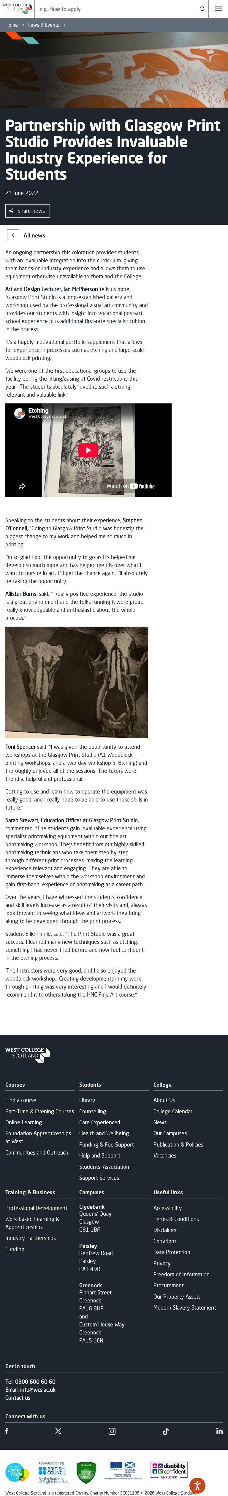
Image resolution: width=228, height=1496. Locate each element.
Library (87, 1100)
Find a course (20, 1100)
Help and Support (99, 1155)
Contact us (17, 1397)
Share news (31, 210)
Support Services (99, 1177)
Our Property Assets (177, 1296)
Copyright (164, 1241)
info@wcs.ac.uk (38, 1389)
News (160, 1122)
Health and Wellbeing (104, 1133)
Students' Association (104, 1166)
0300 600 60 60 (35, 1381)
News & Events (43, 25)
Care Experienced (99, 1122)
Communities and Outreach (36, 1152)
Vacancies (164, 1155)
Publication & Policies (178, 1144)
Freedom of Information (181, 1274)
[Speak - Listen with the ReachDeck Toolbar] (197, 1486)
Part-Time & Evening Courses (39, 1111)
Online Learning (23, 1122)
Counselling (92, 1111)
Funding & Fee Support (106, 1144)
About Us (164, 1100)
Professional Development (36, 1208)
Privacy (162, 1263)
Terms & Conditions (176, 1219)
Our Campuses (170, 1133)
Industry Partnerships (30, 1238)
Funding (14, 1249)
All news (34, 235)
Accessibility (167, 1208)
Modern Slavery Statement (184, 1307)
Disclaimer (165, 1230)
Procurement (168, 1285)
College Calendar (172, 1111)
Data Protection (171, 1252)
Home (11, 25)
